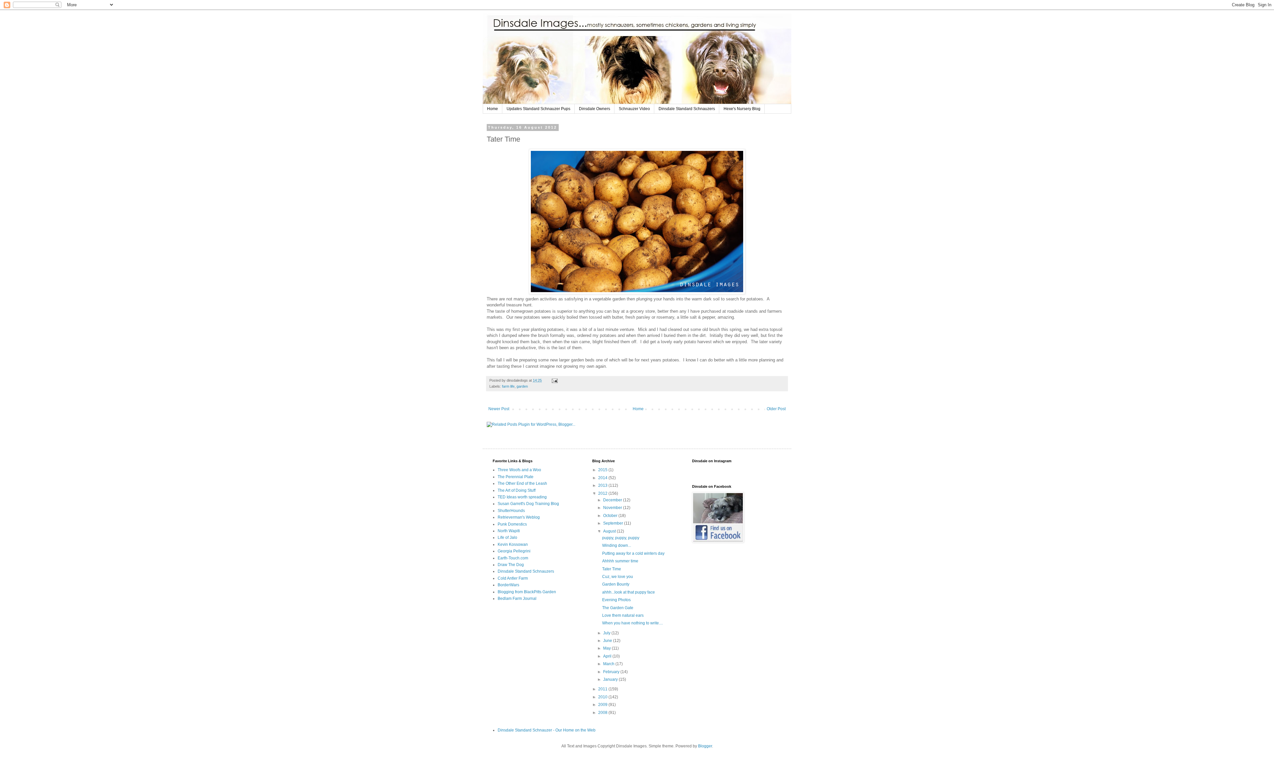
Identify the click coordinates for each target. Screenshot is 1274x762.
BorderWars (508, 585)
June (608, 640)
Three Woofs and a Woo (519, 470)
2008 (603, 712)
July (607, 633)
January (611, 679)
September (613, 523)
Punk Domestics (512, 524)
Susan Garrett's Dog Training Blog (528, 503)
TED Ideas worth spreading (522, 497)
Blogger (705, 746)
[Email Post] (554, 380)
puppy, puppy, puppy (620, 538)
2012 (603, 493)
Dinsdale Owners (594, 108)
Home (492, 108)
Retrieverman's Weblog (519, 517)
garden (522, 386)
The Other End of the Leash (522, 483)
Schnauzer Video (634, 108)
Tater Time (611, 569)
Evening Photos (616, 600)
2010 (603, 697)
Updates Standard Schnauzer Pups (538, 108)
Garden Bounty (615, 584)
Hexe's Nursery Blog (742, 108)
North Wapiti (509, 531)
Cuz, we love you (617, 576)
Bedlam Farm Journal (517, 598)
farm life (508, 386)
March (609, 664)
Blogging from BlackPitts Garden (527, 592)
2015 (603, 470)
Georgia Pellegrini (514, 551)
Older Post (776, 409)
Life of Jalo (507, 537)
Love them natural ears (623, 615)
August (610, 531)
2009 (603, 704)
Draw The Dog (511, 564)
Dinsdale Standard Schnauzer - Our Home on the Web (547, 730)
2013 (603, 485)
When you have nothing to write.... (632, 623)
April (607, 656)
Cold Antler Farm (513, 578)
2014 (603, 478)
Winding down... (616, 545)
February (611, 671)
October (610, 515)
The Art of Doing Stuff (516, 490)
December (613, 500)
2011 (603, 689)
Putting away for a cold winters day (633, 553)
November (613, 507)
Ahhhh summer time (620, 561)
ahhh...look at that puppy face (628, 592)
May (607, 648)
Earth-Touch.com (513, 558)
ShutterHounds (511, 510)
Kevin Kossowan (513, 544)
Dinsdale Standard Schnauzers (687, 108)
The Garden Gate (617, 607)
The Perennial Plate (515, 477)
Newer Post (498, 409)
